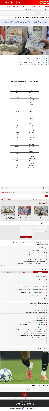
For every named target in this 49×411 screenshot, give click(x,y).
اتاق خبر (44, 316)
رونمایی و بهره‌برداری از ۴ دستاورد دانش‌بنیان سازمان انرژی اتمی (32, 292)
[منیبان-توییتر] (14, 2)
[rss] (6, 2)
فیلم (42, 9)
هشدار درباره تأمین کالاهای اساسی (38, 337)
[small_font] (2, 188)
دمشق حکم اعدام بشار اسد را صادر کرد (38, 257)
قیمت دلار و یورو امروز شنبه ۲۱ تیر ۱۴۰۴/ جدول (36, 58)
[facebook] (2, 199)
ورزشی (22, 6)
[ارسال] (43, 188)
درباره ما (28, 401)
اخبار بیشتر (3, 265)
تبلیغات (25, 401)
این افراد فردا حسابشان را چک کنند (38, 295)
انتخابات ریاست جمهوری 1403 (41, 244)
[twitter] (8, 199)
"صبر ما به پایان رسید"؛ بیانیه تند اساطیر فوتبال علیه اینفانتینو (33, 340)
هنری (15, 398)
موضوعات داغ (43, 248)
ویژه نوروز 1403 (14, 242)
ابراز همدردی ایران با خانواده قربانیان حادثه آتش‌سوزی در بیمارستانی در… (30, 289)
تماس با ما (21, 401)
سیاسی (40, 6)
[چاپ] (45, 188)
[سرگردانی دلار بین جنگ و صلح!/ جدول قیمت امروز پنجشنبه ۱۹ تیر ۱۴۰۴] (8, 210)
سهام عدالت (21, 242)
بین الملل (36, 9)
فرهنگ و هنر (15, 6)
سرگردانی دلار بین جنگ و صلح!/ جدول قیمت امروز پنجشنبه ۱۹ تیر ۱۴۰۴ (31, 62)
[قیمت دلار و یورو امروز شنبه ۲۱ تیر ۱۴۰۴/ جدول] (41, 210)
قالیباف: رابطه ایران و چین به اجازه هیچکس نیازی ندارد (34, 286)
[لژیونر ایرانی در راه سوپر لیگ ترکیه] (24, 367)
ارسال (26, 237)
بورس (28, 242)
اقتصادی (34, 6)
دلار (46, 196)
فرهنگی (21, 398)
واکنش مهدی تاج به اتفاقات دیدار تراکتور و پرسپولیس (35, 312)
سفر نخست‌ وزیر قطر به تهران (39, 279)
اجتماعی (27, 6)
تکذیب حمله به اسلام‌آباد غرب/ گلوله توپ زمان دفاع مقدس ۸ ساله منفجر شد (30, 263)
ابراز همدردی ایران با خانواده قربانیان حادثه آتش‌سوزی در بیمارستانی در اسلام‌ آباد (30, 308)
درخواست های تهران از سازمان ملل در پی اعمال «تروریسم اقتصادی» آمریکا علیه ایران (29, 329)
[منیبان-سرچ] (33, 404)
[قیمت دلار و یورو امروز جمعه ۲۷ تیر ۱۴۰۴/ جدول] (10, 199)
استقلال (32, 242)
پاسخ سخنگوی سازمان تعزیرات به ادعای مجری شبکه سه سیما (33, 259)
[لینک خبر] (47, 188)
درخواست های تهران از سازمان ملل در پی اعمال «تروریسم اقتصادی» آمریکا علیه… (29, 283)
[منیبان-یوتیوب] (9, 2)
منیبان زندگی (29, 9)
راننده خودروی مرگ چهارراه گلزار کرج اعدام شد (37, 252)
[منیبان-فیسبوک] (11, 2)
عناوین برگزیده (42, 348)
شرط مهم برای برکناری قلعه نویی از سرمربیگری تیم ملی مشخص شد (32, 335)
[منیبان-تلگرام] (19, 2)
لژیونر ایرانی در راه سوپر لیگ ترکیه (38, 276)
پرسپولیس (38, 242)
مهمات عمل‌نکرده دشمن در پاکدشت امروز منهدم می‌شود (34, 261)
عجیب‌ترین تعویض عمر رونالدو (39, 339)
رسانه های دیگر (7, 6)
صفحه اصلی (46, 6)
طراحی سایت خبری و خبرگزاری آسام (15, 408)
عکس (46, 9)
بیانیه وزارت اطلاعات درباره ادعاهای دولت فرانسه (36, 254)
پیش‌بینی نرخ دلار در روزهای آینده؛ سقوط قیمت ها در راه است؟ (32, 64)
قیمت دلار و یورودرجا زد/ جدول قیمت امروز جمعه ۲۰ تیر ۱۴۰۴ (33, 60)
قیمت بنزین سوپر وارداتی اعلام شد (38, 298)
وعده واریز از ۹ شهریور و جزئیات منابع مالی (37, 342)
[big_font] (6, 188)
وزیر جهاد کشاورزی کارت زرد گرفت (38, 250)
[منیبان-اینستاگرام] (17, 2)
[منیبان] (41, 2)
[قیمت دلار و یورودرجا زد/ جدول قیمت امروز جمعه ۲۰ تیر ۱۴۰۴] (24, 210)
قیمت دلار (45, 242)
